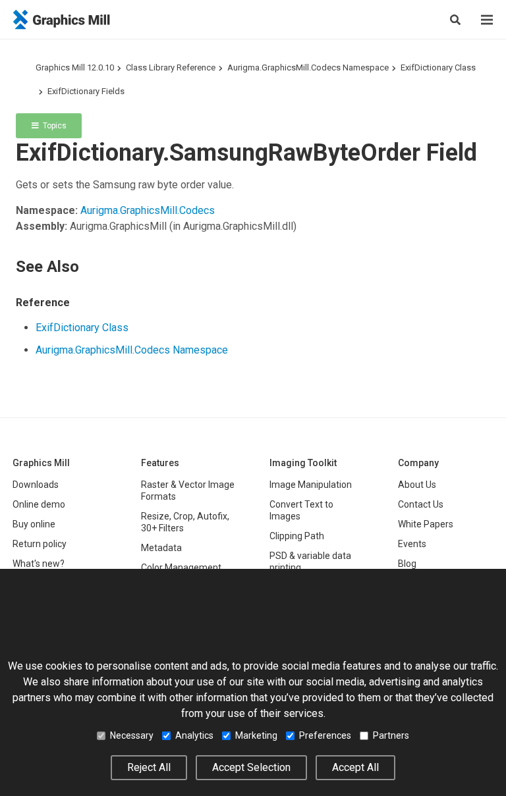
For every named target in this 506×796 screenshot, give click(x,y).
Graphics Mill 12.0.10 (75, 67)
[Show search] (455, 20)
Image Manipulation (310, 484)
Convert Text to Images (301, 510)
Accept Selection (251, 767)
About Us (417, 484)
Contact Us (420, 504)
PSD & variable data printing (310, 561)
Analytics (194, 735)
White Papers (425, 524)
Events (412, 544)
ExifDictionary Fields (86, 91)
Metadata (161, 548)
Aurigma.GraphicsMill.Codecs (147, 210)
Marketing (256, 735)
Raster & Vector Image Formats (188, 490)
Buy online (34, 524)
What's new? (39, 563)
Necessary (132, 735)
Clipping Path (296, 536)
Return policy (40, 544)
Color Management (181, 567)
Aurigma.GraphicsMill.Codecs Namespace (308, 67)
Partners (391, 735)
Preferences (325, 735)
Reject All (149, 767)
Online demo (39, 504)
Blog (407, 563)
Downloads (36, 484)
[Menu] (487, 20)
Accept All (355, 767)
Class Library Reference (170, 67)
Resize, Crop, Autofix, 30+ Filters (185, 522)
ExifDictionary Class (438, 67)
